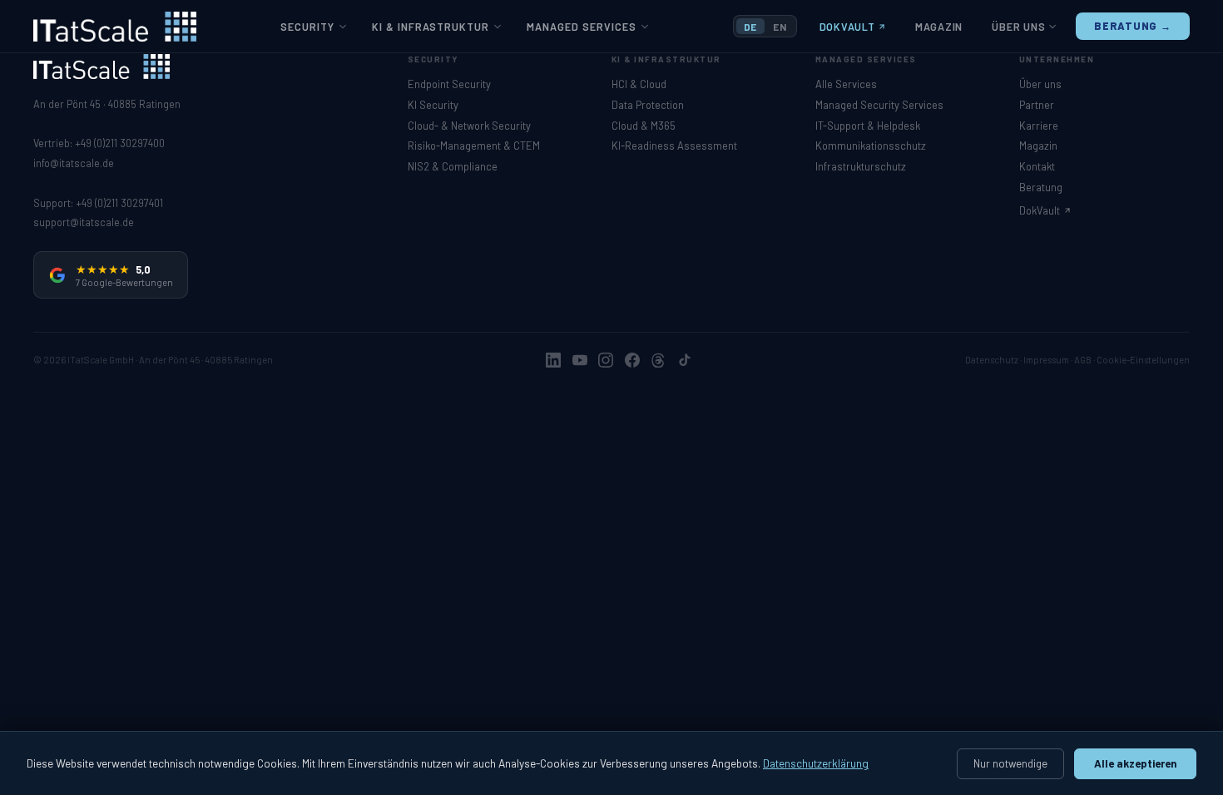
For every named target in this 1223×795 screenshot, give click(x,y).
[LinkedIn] (553, 360)
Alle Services (846, 84)
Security (307, 26)
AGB (1083, 359)
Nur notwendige (1010, 763)
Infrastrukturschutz (860, 166)
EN (779, 26)
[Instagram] (605, 360)
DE (750, 26)
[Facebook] (632, 360)
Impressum (1046, 359)
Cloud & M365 (644, 125)
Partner (1036, 104)
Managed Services (581, 26)
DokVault (847, 26)
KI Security (433, 104)
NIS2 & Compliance (453, 166)
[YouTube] (579, 360)
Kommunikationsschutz (870, 145)
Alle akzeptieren (1135, 763)
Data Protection (648, 104)
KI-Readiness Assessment (674, 145)
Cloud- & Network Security (469, 125)
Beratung (1040, 187)
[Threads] (658, 360)
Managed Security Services (879, 104)
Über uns (1018, 26)
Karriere (1038, 125)
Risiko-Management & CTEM (474, 145)
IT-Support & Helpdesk (867, 125)
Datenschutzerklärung (816, 763)
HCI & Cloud (639, 84)
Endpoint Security (449, 84)
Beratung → (1132, 26)
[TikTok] (684, 360)
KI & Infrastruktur (430, 26)
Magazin (939, 26)
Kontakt (1037, 166)
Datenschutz (991, 359)
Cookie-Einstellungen (1143, 359)
